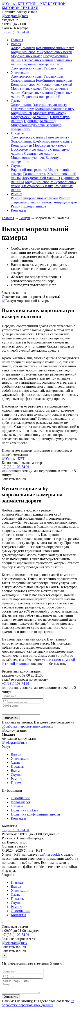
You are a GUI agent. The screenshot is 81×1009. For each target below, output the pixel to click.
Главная (17, 40)
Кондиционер (21, 113)
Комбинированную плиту (54, 109)
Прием (16, 783)
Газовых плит (54, 68)
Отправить (11, 718)
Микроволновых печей (54, 52)
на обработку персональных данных (38, 724)
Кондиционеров (23, 52)
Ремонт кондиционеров (59, 202)
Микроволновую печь (28, 125)
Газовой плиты (34, 174)
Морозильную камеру (49, 113)
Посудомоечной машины (41, 178)
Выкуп (16, 770)
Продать (17, 133)
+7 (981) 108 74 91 (15, 32)
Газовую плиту (22, 109)
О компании (20, 798)
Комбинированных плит (55, 48)
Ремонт (16, 194)
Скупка (16, 166)
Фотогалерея (20, 802)
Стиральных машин (37, 60)
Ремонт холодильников (28, 206)
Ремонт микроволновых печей (34, 198)
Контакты (18, 210)
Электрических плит (27, 68)
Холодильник (21, 105)
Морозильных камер (26, 56)
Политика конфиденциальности (35, 814)
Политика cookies (24, 810)
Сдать (15, 101)
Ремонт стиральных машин (40, 200)
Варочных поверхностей (41, 64)
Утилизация (20, 72)
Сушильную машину (40, 121)
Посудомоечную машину (30, 117)
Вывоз (16, 44)
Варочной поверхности (29, 170)
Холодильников (23, 48)
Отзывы (17, 806)
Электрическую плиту (50, 105)
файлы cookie (50, 854)
